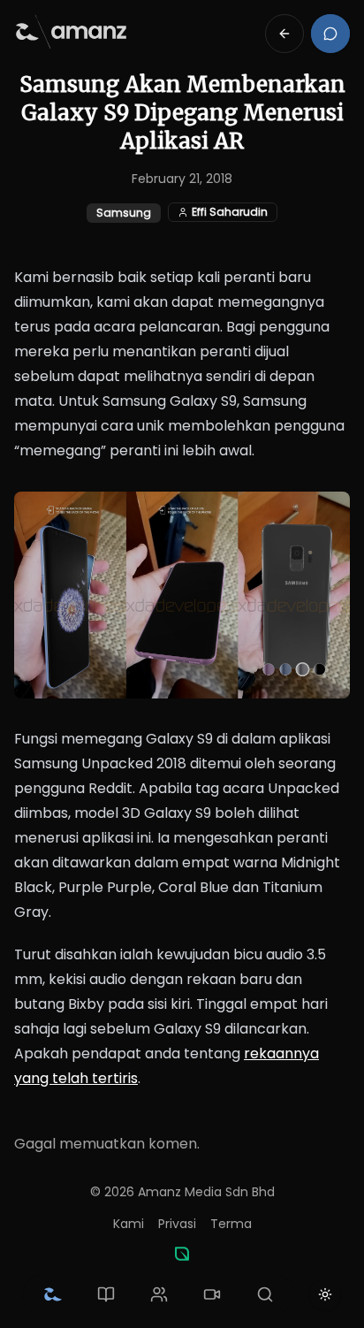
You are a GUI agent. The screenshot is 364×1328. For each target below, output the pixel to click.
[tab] (53, 1294)
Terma (231, 1224)
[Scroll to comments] (330, 33)
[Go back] (284, 33)
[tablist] (159, 1294)
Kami (128, 1224)
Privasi (177, 1224)
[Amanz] (182, 1254)
